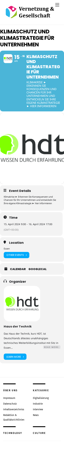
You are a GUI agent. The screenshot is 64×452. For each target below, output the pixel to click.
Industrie (38, 403)
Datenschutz (10, 403)
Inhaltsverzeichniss (13, 409)
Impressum (9, 398)
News (36, 415)
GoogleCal (37, 269)
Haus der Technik (18, 326)
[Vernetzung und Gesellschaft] (29, 14)
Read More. (52, 347)
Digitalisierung (41, 398)
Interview (38, 409)
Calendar (18, 269)
